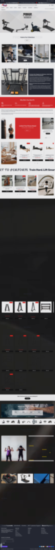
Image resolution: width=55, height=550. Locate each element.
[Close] (41, 268)
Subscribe (33, 278)
